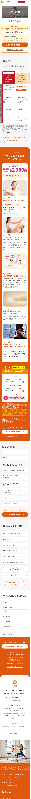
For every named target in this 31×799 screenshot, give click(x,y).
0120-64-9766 (16, 654)
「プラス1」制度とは (8, 100)
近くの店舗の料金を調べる (14, 141)
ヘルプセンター (17, 780)
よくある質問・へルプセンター (14, 666)
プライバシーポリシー (6, 777)
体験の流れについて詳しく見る (14, 49)
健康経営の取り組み (19, 774)
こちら (5, 102)
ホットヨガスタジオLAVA (6, 634)
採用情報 (10, 774)
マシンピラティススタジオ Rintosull (9, 785)
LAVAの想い (13, 733)
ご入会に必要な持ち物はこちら (14, 436)
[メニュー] (27, 2)
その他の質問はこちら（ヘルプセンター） (14, 583)
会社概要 (3, 774)
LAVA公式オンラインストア (7, 788)
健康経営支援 (4, 782)
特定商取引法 (17, 777)
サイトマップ (13, 782)
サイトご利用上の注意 (6, 780)
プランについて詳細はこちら (21, 92)
